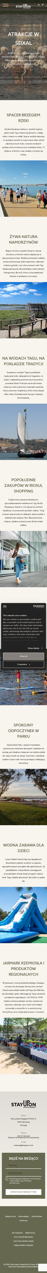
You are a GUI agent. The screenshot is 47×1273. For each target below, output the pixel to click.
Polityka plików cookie (23, 1241)
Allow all (23, 656)
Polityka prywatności (23, 1237)
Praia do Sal (10, 1217)
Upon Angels (23, 1217)
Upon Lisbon (36, 1217)
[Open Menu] (5, 5)
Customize (22, 664)
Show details (33, 648)
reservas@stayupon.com (23, 1145)
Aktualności (17, 1233)
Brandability (33, 1267)
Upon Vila (23, 1221)
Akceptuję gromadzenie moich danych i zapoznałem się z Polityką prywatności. (25, 1181)
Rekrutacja (30, 1233)
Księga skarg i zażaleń (23, 1245)
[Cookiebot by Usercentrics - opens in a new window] (33, 606)
